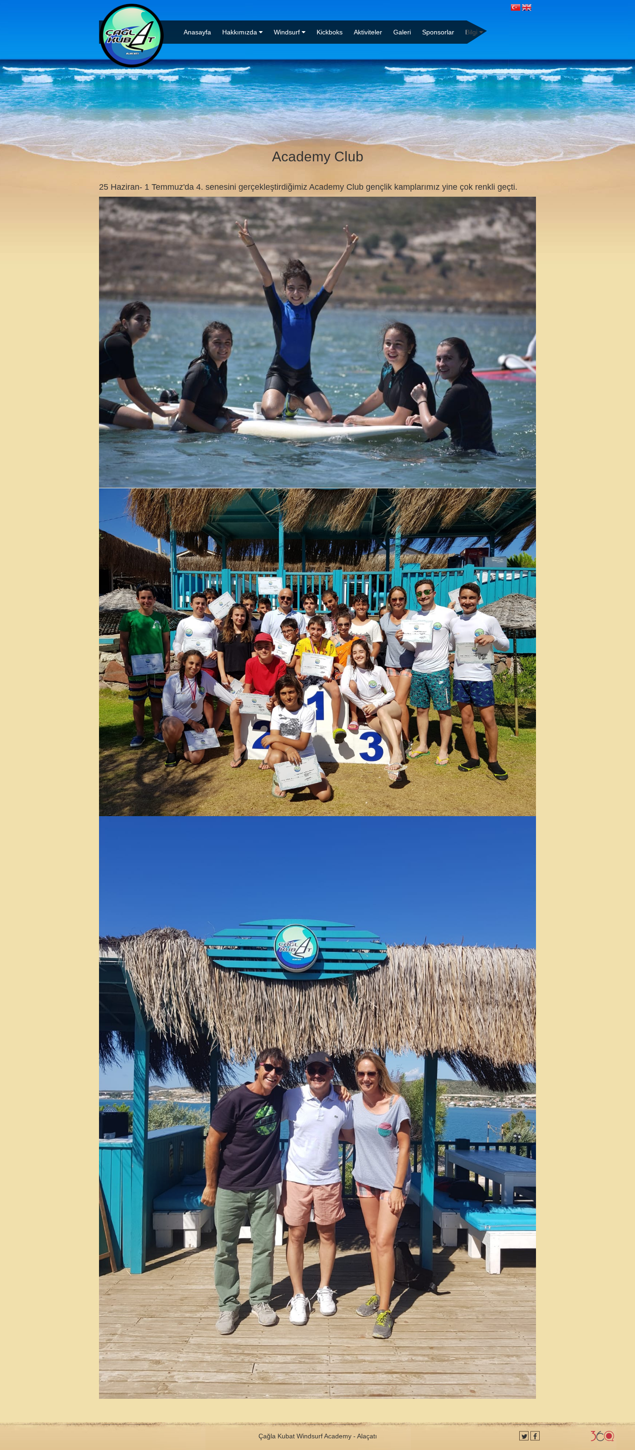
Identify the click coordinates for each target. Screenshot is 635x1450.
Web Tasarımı (602, 1436)
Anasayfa (197, 32)
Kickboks (330, 32)
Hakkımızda (240, 32)
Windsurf (288, 32)
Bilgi (472, 32)
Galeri (402, 32)
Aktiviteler (368, 32)
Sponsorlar (438, 32)
